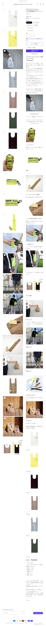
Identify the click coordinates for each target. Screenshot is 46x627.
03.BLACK (29, 25)
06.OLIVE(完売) (30, 31)
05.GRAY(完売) (30, 28)
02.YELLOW (36, 22)
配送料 (27, 18)
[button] (2, 4)
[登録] (23, 613)
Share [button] (28, 600)
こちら (34, 423)
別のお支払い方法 (34, 53)
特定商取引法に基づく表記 (39, 624)
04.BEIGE (36, 25)
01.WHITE (29, 22)
